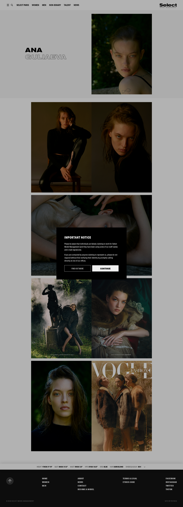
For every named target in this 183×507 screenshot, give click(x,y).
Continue (105, 268)
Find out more (77, 268)
